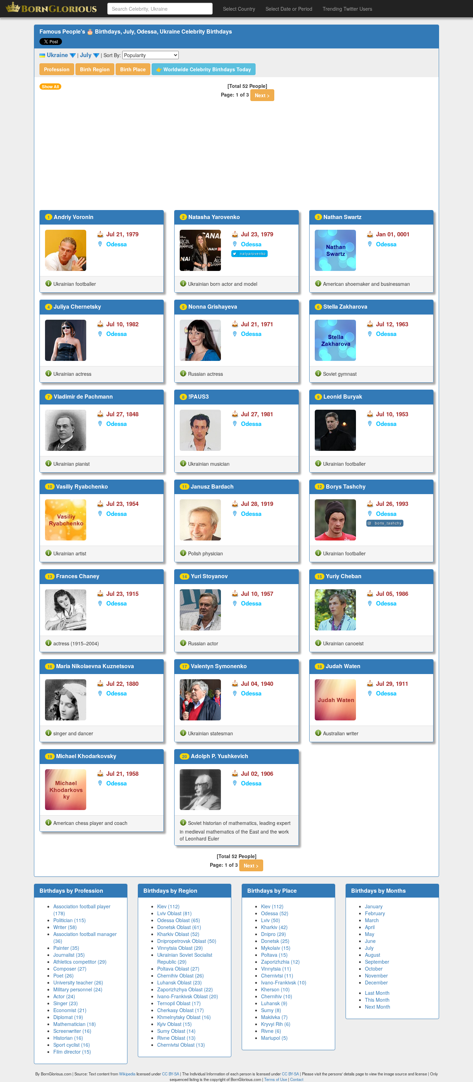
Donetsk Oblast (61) (179, 927)
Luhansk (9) (274, 1003)
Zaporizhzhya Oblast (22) (185, 989)
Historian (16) (68, 1037)
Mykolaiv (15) (276, 947)
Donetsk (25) (275, 940)
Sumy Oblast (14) (176, 1030)
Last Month (377, 992)
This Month (377, 999)
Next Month (377, 1006)
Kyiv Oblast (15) (174, 1023)
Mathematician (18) (74, 1023)
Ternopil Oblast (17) (179, 1003)
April (370, 927)
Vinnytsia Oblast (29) (180, 947)
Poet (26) (63, 975)
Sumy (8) (271, 1010)
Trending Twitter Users (347, 8)
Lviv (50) (270, 920)
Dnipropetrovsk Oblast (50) (186, 940)
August (372, 954)
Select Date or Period (289, 8)
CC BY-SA (170, 1073)
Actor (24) (64, 996)
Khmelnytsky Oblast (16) (184, 1016)
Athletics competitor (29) (80, 961)
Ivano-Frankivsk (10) (283, 982)
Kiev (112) (168, 906)
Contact (296, 1079)
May (369, 933)
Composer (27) (70, 968)
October (374, 968)
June (370, 940)
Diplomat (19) (68, 1016)
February (375, 913)
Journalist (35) (69, 954)
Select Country (239, 8)
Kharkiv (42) (274, 927)
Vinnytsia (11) (276, 968)
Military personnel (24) (77, 989)
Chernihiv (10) (276, 996)
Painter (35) (66, 947)
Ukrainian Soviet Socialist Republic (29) (184, 958)
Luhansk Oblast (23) (179, 982)
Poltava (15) (274, 954)
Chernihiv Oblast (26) (180, 975)
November (376, 975)
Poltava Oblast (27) (178, 968)
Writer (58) (65, 927)
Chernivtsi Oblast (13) (181, 1044)
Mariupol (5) (274, 1037)
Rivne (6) (271, 1030)
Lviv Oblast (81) (174, 913)
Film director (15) (72, 1051)
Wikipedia (127, 1073)
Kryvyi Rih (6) (276, 1023)
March (372, 920)
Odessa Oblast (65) (178, 920)
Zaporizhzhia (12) (280, 961)
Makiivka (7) (274, 1016)
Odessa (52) (274, 913)
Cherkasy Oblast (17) (180, 1010)
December (376, 982)
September (377, 961)
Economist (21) (70, 1010)
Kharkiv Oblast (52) (178, 933)
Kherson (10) (275, 989)
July (369, 947)
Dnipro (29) (273, 933)
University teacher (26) (78, 982)
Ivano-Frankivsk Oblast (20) (187, 996)
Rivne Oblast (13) (176, 1037)
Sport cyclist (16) (71, 1044)
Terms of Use (276, 1079)
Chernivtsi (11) (277, 975)
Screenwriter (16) (72, 1030)
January (374, 906)
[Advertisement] (236, 158)
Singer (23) (65, 1003)
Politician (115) (69, 920)
